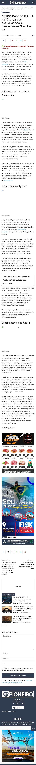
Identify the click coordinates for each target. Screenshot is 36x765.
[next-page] (6, 626)
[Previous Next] (18, 746)
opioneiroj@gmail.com (8, 711)
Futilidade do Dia (10, 8)
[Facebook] (4, 40)
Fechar (33, 728)
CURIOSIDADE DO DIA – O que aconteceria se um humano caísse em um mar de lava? (23, 599)
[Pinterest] (12, 40)
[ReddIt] (25, 40)
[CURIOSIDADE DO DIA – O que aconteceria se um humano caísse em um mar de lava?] (7, 599)
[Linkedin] (21, 40)
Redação (6, 35)
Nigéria (26, 130)
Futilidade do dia (11, 537)
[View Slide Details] (18, 542)
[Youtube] (22, 703)
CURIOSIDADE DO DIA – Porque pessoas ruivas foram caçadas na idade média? (23, 618)
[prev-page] (3, 626)
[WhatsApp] (16, 40)
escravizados (8, 180)
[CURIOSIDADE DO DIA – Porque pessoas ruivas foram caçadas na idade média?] (7, 619)
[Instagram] (18, 703)
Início (3, 8)
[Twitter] (8, 40)
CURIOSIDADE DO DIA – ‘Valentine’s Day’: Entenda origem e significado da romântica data (23, 608)
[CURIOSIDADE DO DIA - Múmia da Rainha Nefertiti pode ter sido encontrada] (18, 280)
